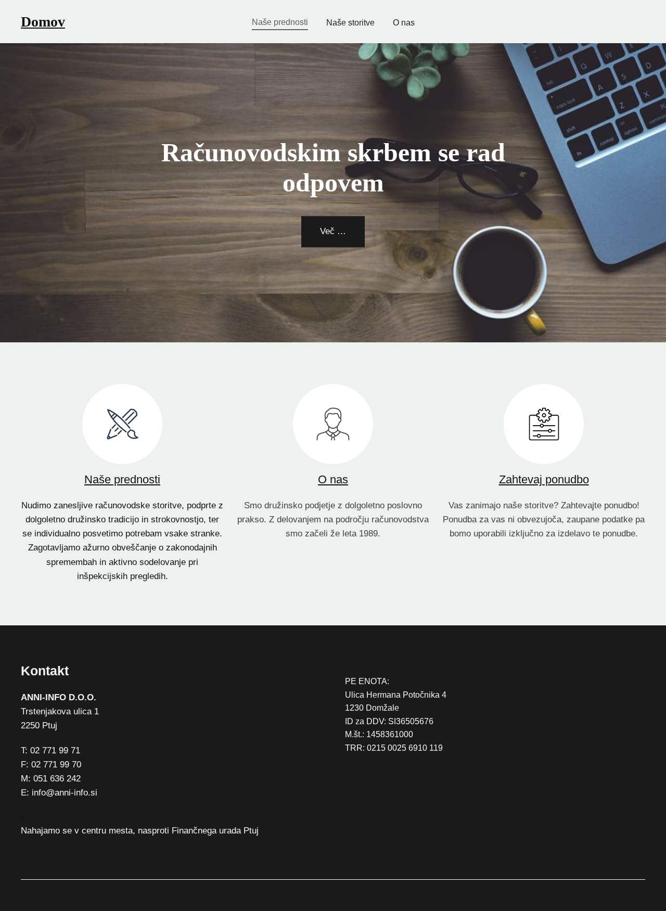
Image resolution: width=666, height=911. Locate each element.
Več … (333, 232)
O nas (333, 479)
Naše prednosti (122, 479)
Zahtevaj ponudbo (544, 479)
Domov (43, 22)
